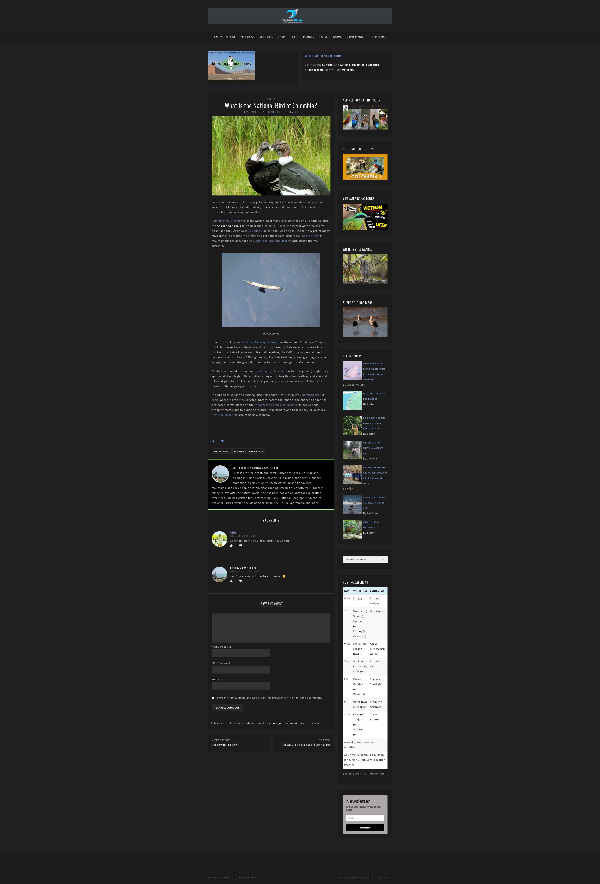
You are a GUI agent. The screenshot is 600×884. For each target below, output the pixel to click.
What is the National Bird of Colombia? (271, 106)
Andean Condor (222, 451)
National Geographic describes (262, 342)
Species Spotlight (356, 36)
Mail (221, 663)
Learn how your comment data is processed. (292, 723)
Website (217, 679)
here (351, 773)
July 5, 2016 (250, 112)
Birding (282, 36)
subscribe (372, 64)
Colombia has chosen (226, 221)
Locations (308, 36)
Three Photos (378, 36)
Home (217, 36)
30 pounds (255, 231)
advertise (358, 64)
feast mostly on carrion (270, 371)
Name (222, 646)
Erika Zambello (243, 568)
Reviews (337, 36)
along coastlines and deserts (272, 241)
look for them (310, 236)
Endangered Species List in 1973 (275, 405)
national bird (255, 451)
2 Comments (292, 112)
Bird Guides (266, 36)
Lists (295, 36)
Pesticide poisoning (225, 415)
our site (327, 64)
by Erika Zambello (271, 112)
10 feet (280, 226)
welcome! (348, 69)
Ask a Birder (248, 36)
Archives (230, 36)
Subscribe (365, 827)
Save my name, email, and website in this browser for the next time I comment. (269, 697)
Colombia (239, 451)
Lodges (323, 36)
